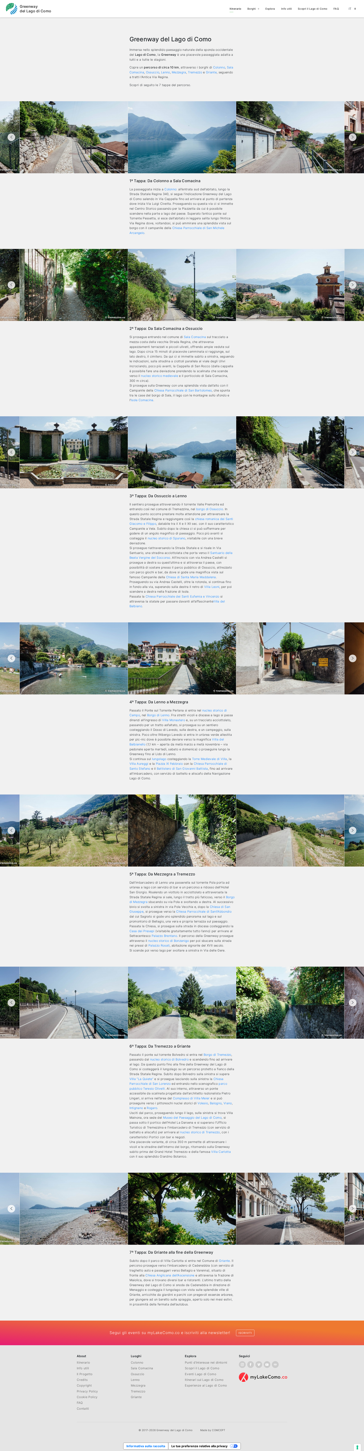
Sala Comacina (195, 337)
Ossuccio (152, 72)
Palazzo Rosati (159, 945)
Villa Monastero (173, 720)
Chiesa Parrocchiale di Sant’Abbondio (203, 911)
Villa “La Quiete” (141, 1079)
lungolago (159, 759)
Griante (211, 72)
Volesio (203, 1103)
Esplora (270, 8)
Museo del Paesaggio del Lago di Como (192, 1117)
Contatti (83, 1408)
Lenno (165, 72)
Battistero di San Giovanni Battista (182, 768)
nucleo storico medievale (159, 376)
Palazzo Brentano (164, 936)
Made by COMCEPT (212, 1430)
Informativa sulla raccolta (145, 1446)
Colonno (219, 67)
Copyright (84, 1385)
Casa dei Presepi (142, 931)
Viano (228, 1103)
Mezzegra (179, 72)
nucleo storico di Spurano (166, 538)
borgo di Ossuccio (209, 509)
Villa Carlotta (221, 1152)
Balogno (216, 1103)
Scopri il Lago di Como (312, 8)
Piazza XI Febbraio (169, 764)
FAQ (336, 8)
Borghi (251, 8)
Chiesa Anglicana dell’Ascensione (169, 1275)
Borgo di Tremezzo (217, 1054)
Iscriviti (245, 1332)
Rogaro (152, 1108)
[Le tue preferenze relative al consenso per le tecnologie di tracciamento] (357, 1447)
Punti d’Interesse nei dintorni (206, 1362)
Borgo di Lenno (158, 715)
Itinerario (235, 8)
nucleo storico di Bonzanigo (168, 941)
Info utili (286, 8)
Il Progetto (85, 1374)
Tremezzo (195, 72)
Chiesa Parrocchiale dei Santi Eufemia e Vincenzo (182, 596)
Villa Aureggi (138, 764)
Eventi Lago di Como (200, 1374)
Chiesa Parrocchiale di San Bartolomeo (183, 390)
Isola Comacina (142, 400)
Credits (82, 1380)
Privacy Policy (87, 1391)
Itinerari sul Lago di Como (204, 1380)
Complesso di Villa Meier (191, 1098)
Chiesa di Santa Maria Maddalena (191, 577)
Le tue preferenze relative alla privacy (199, 1446)
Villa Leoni (212, 587)
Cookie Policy (87, 1397)
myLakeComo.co (163, 1332)
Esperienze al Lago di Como (206, 1385)
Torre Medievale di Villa (209, 759)
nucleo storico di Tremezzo (200, 1132)
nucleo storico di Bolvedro (169, 1059)
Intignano (136, 1108)
